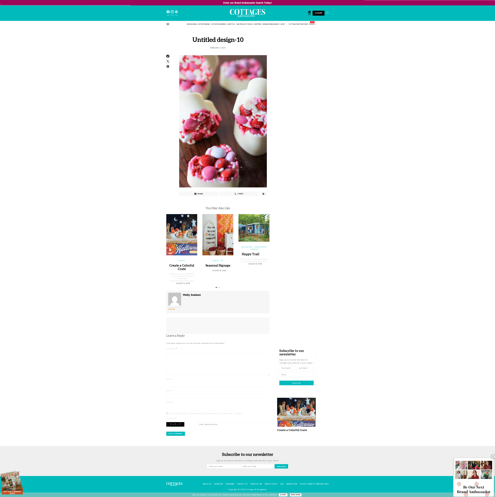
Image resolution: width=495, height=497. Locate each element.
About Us (207, 484)
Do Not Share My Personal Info (314, 484)
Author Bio (171, 309)
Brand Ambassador (271, 24)
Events (312, 24)
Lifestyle (231, 24)
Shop (282, 24)
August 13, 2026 (219, 270)
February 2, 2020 (218, 48)
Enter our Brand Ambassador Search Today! (247, 2)
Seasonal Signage (217, 265)
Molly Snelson (192, 294)
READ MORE (295, 495)
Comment (170, 349)
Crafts (182, 261)
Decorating (247, 247)
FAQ (282, 484)
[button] (216, 287)
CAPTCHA (171, 418)
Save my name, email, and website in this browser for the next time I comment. (206, 414)
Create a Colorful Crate (181, 267)
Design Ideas (192, 24)
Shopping (258, 24)
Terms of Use (256, 484)
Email (169, 390)
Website (170, 402)
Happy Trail (254, 254)
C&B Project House (244, 24)
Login (318, 13)
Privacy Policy (271, 484)
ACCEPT (283, 495)
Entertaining (204, 24)
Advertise (218, 484)
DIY (222, 261)
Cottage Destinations (298, 24)
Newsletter (291, 484)
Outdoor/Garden (218, 24)
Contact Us (242, 484)
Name (169, 379)
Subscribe (296, 383)
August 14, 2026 (183, 283)
